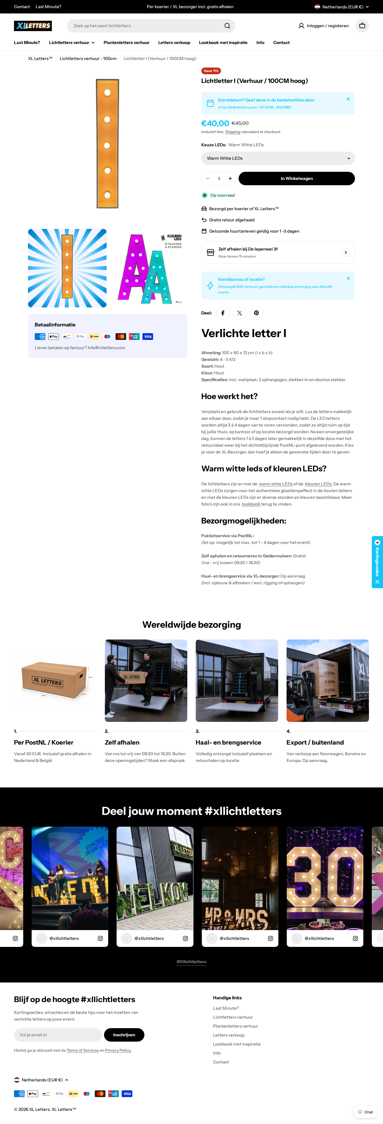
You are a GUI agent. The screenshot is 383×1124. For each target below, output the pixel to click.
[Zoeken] (227, 25)
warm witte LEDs (276, 483)
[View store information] (345, 252)
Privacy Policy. (118, 1050)
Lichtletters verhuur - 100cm (88, 58)
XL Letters (39, 1109)
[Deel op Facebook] (223, 313)
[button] (377, 562)
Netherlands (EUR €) (342, 7)
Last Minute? (48, 6)
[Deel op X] (239, 313)
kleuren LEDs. (319, 483)
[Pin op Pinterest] (256, 313)
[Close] (348, 99)
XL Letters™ (40, 58)
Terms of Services (83, 1050)
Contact (22, 6)
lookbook (251, 504)
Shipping (232, 131)
